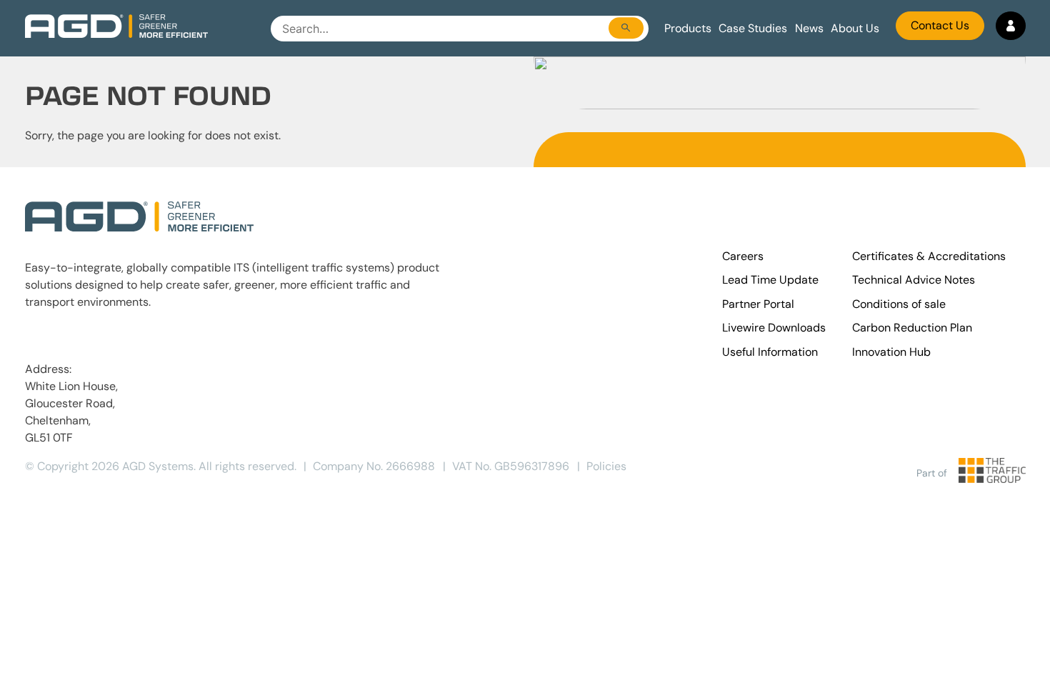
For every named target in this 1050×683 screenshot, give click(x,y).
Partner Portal (758, 303)
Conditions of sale (899, 303)
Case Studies (753, 28)
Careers (743, 256)
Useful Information (770, 351)
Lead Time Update (770, 279)
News (809, 28)
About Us (855, 28)
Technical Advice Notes (913, 279)
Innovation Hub (891, 351)
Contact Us (940, 25)
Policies (606, 466)
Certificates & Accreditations (929, 256)
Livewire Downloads (774, 327)
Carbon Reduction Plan (912, 327)
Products (687, 28)
